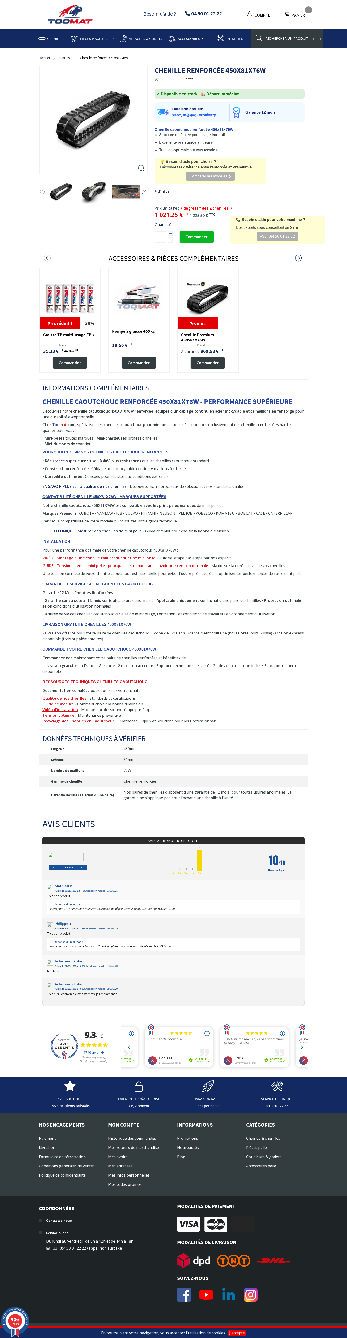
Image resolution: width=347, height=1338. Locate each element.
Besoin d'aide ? (160, 14)
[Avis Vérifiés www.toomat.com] (69, 1089)
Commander (197, 236)
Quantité (163, 224)
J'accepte (237, 1332)
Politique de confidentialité (62, 1175)
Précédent (42, 192)
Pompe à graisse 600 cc (133, 331)
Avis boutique (70, 1098)
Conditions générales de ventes (67, 1166)
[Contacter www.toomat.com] (277, 1089)
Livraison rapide (208, 1098)
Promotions (187, 1138)
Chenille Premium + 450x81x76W (199, 337)
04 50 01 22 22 (277, 1105)
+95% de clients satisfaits (70, 1105)
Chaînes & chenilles (263, 1138)
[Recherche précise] (317, 39)
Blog (181, 1156)
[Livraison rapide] (208, 1089)
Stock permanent (208, 1105)
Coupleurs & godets (263, 1156)
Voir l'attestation (67, 867)
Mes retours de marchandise (133, 1147)
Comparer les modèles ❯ (210, 176)
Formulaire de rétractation (62, 1156)
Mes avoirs (117, 1156)
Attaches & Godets (145, 38)
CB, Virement (139, 1105)
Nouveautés (188, 1147)
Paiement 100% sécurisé (139, 1098)
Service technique (277, 1098)
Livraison (47, 1147)
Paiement (47, 1138)
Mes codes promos (125, 1184)
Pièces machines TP (97, 38)
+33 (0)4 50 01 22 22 (277, 236)
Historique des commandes (132, 1138)
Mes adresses (120, 1166)
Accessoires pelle (194, 38)
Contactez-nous (59, 1220)
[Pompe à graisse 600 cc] (138, 298)
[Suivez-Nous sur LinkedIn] (228, 1295)
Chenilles (56, 38)
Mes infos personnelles (129, 1175)
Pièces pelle (256, 1147)
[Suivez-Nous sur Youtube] (206, 1295)
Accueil (45, 58)
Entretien (234, 38)
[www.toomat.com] (70, 15)
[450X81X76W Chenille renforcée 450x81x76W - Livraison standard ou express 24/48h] (61, 192)
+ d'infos (162, 191)
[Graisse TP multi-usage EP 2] (69, 298)
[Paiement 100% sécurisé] (139, 1089)
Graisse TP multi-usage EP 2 (69, 334)
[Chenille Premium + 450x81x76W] (207, 298)
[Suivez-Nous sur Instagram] (251, 1295)
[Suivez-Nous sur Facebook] (184, 1295)
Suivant (144, 192)
